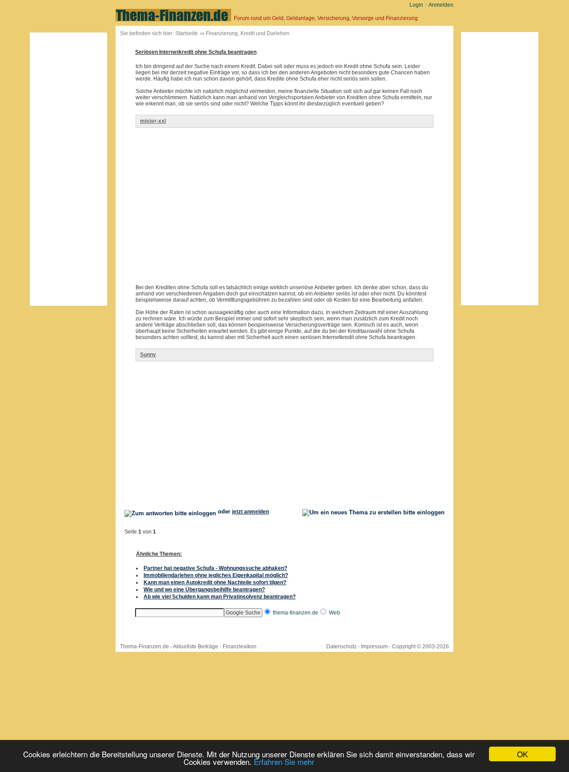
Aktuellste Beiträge (195, 646)
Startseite (186, 33)
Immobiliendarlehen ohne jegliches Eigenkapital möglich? (216, 575)
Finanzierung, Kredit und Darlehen (247, 33)
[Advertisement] (68, 169)
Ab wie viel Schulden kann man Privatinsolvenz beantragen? (220, 597)
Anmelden (441, 5)
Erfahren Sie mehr (284, 761)
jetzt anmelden (250, 512)
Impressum (374, 646)
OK (522, 754)
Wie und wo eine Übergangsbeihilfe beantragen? (204, 589)
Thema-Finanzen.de (144, 646)
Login (416, 5)
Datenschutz (341, 646)
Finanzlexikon (239, 646)
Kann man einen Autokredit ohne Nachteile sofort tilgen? (215, 582)
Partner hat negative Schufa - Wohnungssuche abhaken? (215, 568)
